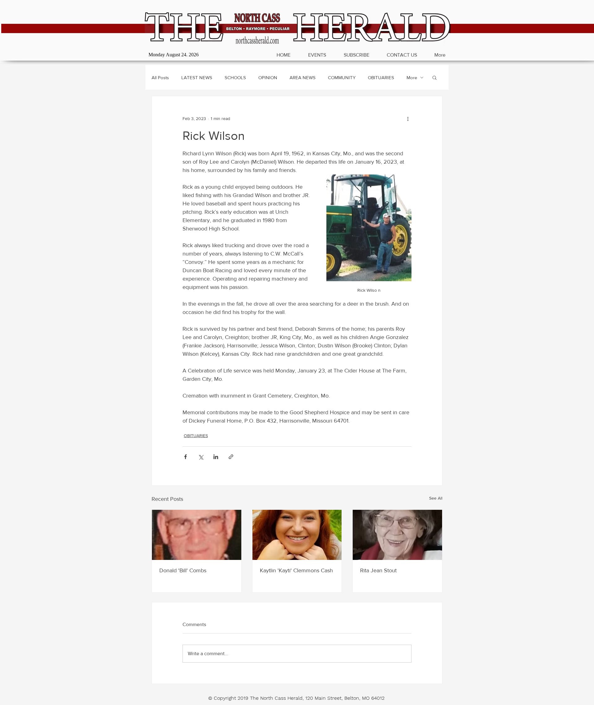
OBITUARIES (381, 77)
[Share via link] (231, 457)
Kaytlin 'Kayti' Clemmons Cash (296, 570)
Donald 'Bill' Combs (182, 570)
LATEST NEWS (196, 77)
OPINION (267, 77)
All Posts (160, 77)
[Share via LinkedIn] (216, 457)
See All (435, 498)
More (412, 77)
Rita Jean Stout (378, 570)
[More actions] (407, 118)
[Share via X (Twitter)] (201, 457)
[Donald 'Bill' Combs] (196, 535)
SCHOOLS (235, 77)
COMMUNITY (341, 77)
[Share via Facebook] (185, 457)
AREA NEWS (303, 77)
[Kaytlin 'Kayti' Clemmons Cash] (297, 535)
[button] (434, 77)
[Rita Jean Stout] (397, 535)
